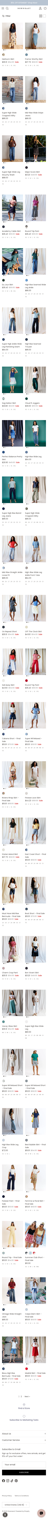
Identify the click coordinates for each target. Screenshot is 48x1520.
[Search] (8, 8)
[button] (5, 1514)
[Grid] (40, 16)
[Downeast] (24, 8)
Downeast (11, 1511)
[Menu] (3, 8)
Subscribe (24, 1472)
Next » (27, 1396)
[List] (44, 16)
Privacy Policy (7, 1496)
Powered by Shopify (22, 1511)
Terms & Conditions (22, 1496)
